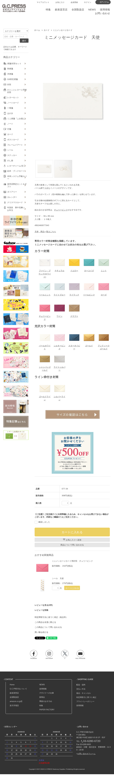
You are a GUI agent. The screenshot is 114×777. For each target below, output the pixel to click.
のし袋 (10, 160)
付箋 (9, 129)
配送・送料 (80, 685)
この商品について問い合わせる (48, 627)
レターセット (13, 97)
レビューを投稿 (41, 610)
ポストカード (13, 139)
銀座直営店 (14, 693)
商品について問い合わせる (72, 545)
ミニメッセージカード (62, 30)
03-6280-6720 (91, 741)
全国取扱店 (14, 697)
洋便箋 (10, 74)
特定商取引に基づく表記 (86, 697)
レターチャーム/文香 (16, 166)
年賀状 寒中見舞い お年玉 (17, 208)
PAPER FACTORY (46, 710)
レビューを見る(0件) (44, 605)
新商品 (42, 697)
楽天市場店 (14, 705)
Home (12, 685)
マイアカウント (43, 2)
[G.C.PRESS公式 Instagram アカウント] (49, 655)
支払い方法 (80, 689)
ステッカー (12, 155)
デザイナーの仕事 (46, 693)
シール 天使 (58, 578)
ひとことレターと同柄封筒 (17, 91)
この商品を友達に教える (45, 622)
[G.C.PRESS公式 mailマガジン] (80, 655)
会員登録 (74, 2)
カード (46, 30)
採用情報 (43, 689)
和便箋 (10, 69)
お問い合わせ (102, 13)
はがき (10, 113)
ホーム (37, 30)
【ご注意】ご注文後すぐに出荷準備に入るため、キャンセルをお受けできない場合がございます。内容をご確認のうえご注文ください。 (72, 515)
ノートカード (13, 103)
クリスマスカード (15, 202)
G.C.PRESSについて (18, 689)
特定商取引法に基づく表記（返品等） (51, 617)
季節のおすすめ (45, 701)
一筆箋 (10, 108)
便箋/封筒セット (14, 63)
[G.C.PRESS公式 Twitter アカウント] (65, 655)
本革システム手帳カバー (17, 177)
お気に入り (60, 2)
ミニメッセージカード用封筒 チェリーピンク (72, 561)
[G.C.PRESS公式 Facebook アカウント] (34, 655)
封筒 (9, 84)
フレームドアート (15, 145)
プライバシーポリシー (85, 701)
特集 (41, 705)
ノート (10, 124)
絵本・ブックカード (16, 171)
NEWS (42, 685)
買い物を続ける (41, 632)
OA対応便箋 (12, 79)
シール (10, 150)
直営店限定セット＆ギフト (17, 185)
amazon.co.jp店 (16, 701)
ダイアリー (12, 192)
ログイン (87, 2)
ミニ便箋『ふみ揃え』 (17, 118)
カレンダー (12, 197)
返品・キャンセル (83, 693)
